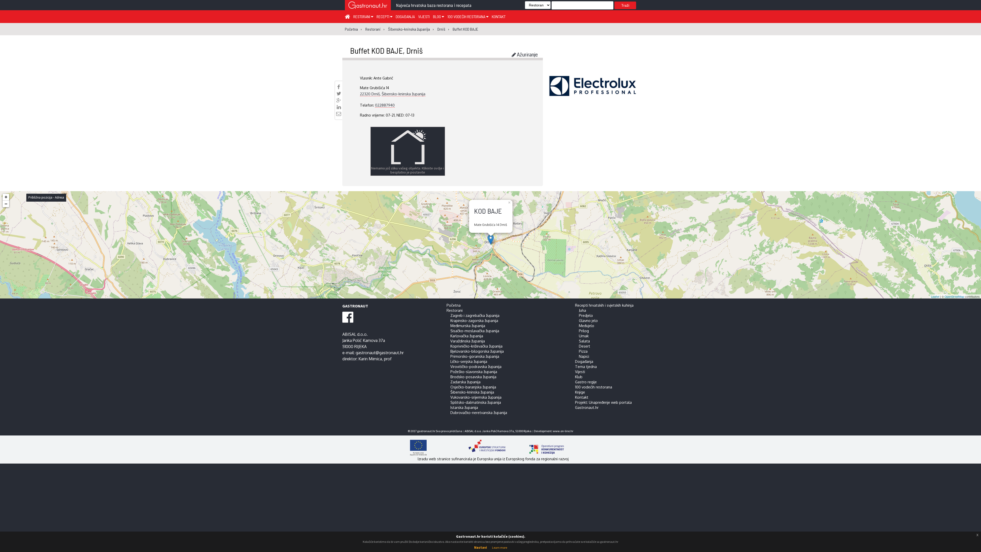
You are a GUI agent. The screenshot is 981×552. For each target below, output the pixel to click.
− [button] (6, 203)
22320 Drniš (370, 93)
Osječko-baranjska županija (473, 387)
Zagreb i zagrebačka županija (474, 315)
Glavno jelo (588, 320)
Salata (584, 341)
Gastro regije (586, 381)
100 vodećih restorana (466, 16)
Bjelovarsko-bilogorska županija (477, 351)
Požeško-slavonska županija (473, 371)
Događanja (405, 16)
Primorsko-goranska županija (474, 356)
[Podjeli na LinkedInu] (339, 107)
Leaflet (935, 296)
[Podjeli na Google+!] (338, 100)
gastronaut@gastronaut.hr (380, 352)
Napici (584, 356)
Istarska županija (464, 407)
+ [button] (6, 197)
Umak (584, 336)
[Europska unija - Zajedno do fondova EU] (435, 448)
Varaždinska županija (467, 341)
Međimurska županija (467, 325)
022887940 (385, 105)
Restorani (362, 16)
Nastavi (480, 547)
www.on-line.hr (563, 431)
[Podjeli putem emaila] (338, 114)
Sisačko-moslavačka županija (474, 330)
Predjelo (586, 315)
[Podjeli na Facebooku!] (338, 87)
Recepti (383, 16)
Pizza (583, 351)
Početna (454, 305)
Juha (582, 310)
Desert (584, 346)
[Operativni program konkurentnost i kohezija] (538, 448)
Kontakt (499, 16)
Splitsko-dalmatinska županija (475, 402)
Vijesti (424, 16)
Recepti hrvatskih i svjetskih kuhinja (604, 305)
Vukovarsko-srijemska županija (475, 397)
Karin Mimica (370, 358)
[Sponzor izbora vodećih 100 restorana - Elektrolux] (593, 93)
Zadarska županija (465, 381)
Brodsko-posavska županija (473, 376)
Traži (625, 5)
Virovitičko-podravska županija (475, 366)
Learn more (499, 547)
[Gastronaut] (368, 6)
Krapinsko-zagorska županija (474, 320)
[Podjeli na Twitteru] (338, 93)
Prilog (584, 330)
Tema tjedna (586, 366)
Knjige (580, 392)
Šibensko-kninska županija (403, 93)
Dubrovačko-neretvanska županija (478, 412)
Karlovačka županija (466, 336)
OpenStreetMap (954, 296)
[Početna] (347, 16)
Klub (578, 376)
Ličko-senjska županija (468, 361)
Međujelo (586, 325)
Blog (437, 16)
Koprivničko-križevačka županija (476, 346)
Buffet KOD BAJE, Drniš (386, 50)
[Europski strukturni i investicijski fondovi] (486, 448)
